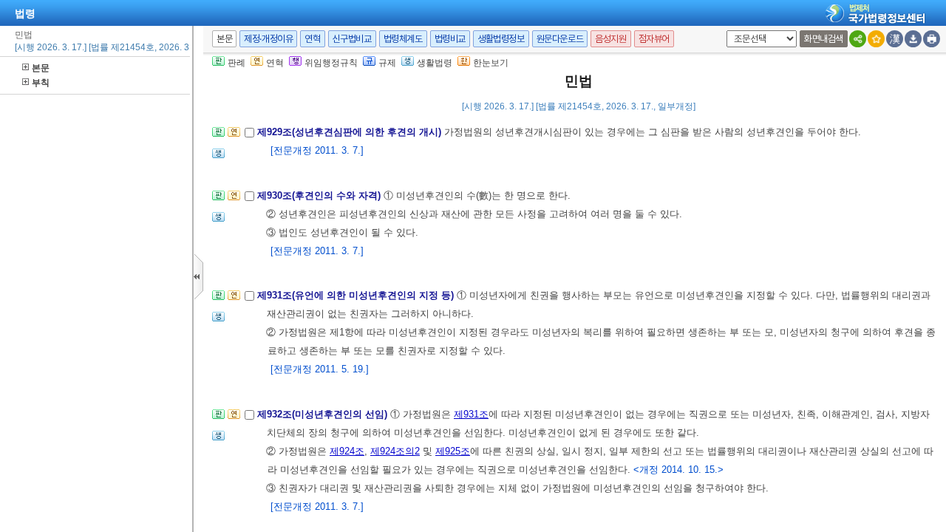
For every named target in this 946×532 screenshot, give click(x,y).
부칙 (41, 83)
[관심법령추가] (876, 38)
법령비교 (450, 38)
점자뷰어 (654, 38)
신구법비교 (352, 38)
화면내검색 (823, 38)
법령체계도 (403, 38)
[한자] (894, 38)
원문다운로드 (560, 38)
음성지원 (610, 38)
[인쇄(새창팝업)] (931, 38)
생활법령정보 (501, 38)
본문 (41, 68)
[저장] (913, 38)
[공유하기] (857, 38)
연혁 (312, 38)
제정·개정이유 (268, 38)
